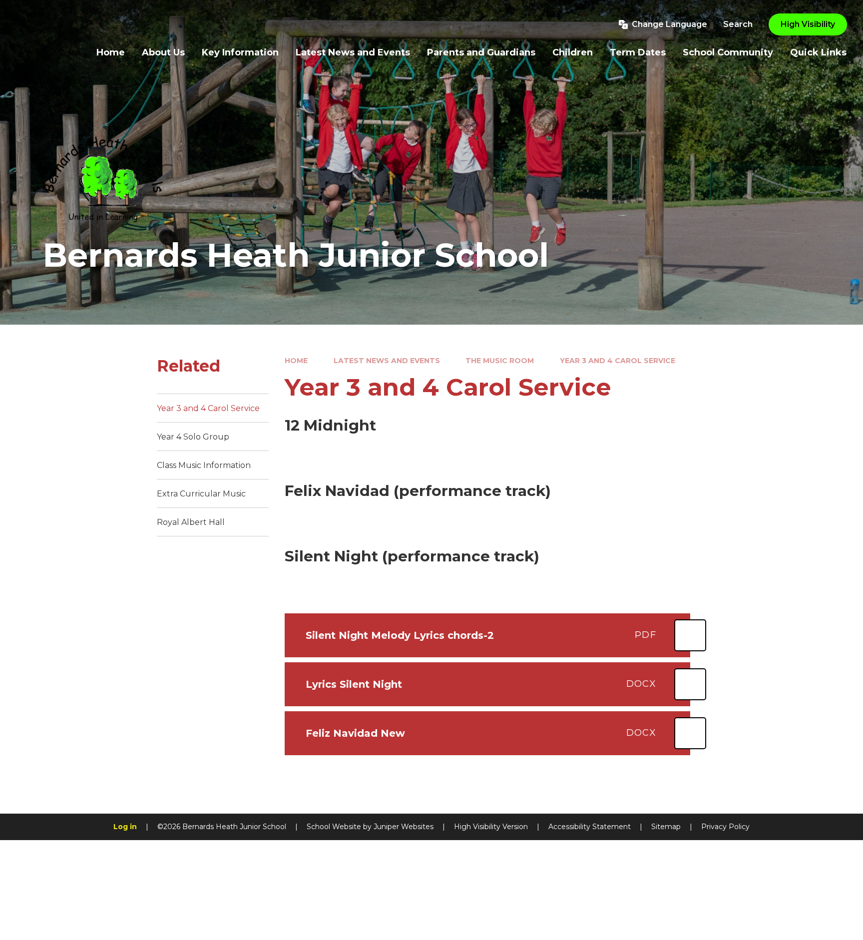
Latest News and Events (387, 360)
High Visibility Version (491, 826)
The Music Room (499, 360)
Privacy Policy (725, 826)
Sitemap (666, 826)
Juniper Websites (403, 826)
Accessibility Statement (589, 826)
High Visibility (808, 24)
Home (296, 360)
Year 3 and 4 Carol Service (617, 360)
